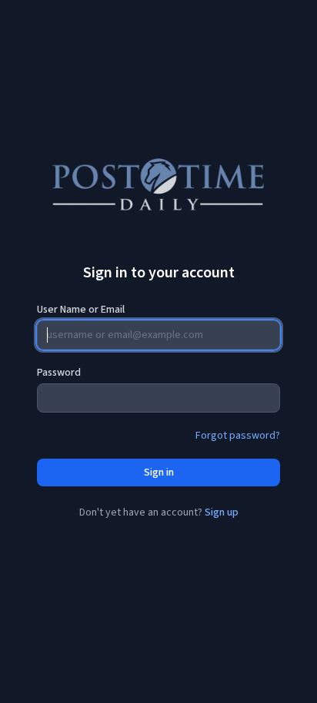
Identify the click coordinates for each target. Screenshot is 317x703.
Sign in (159, 472)
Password (59, 372)
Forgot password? (237, 435)
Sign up (222, 512)
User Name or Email (81, 309)
